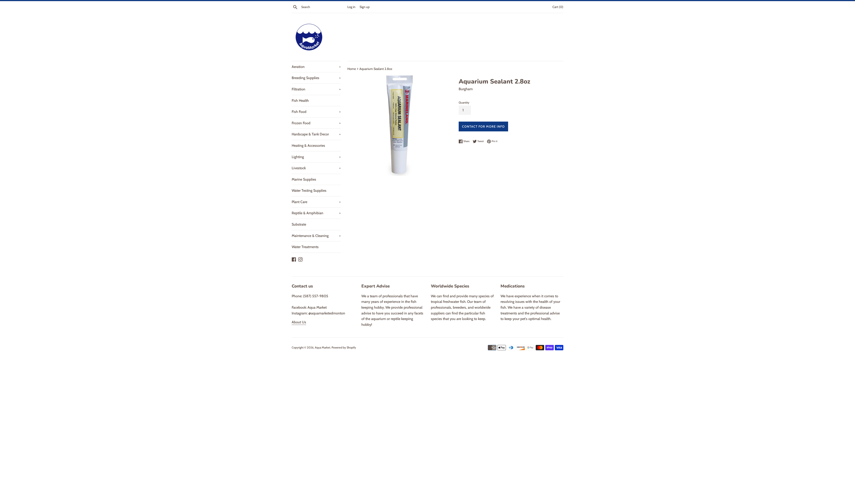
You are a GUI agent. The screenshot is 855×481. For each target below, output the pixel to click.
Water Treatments (305, 247)
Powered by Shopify (344, 347)
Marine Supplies (304, 179)
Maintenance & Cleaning (316, 236)
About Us (299, 322)
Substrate (299, 224)
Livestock (316, 168)
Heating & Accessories (308, 145)
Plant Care (316, 202)
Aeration (316, 67)
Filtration (316, 89)
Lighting (316, 157)
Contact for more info (483, 126)
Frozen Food (316, 123)
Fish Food (316, 112)
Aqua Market (322, 347)
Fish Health (300, 100)
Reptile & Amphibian (316, 213)
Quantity (464, 102)
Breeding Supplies (316, 78)
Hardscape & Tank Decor (316, 134)
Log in (351, 7)
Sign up (365, 7)
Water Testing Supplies (309, 190)
